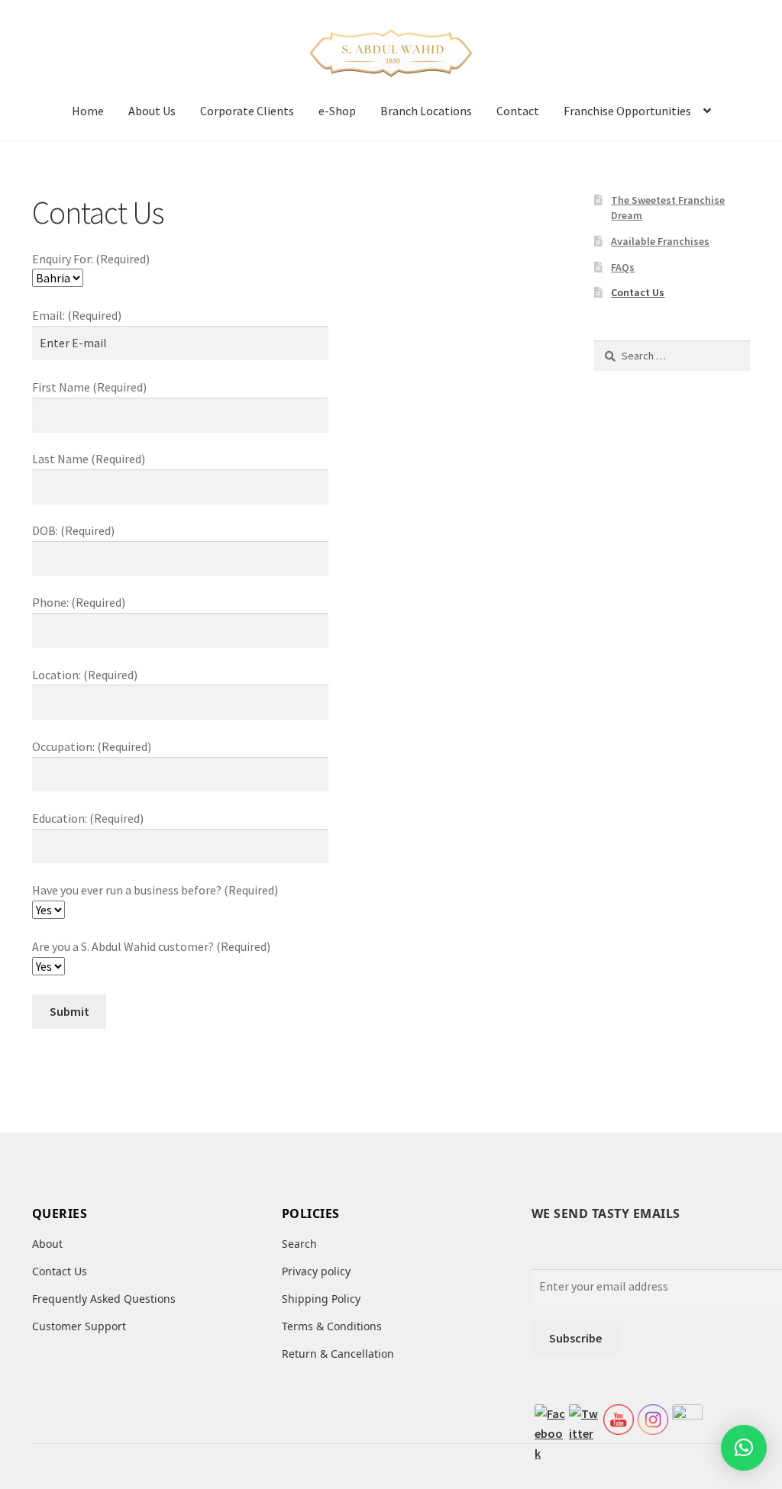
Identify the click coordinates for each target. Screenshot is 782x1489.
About (47, 1243)
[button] (744, 1448)
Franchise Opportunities (627, 110)
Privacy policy (316, 1271)
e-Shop (337, 110)
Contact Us (637, 292)
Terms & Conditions (332, 1326)
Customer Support (79, 1326)
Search (299, 1243)
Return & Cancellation (338, 1353)
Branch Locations (426, 110)
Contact (517, 110)
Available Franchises (660, 241)
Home (88, 110)
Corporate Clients (247, 110)
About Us (152, 110)
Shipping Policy (321, 1298)
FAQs (623, 267)
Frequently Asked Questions (104, 1298)
